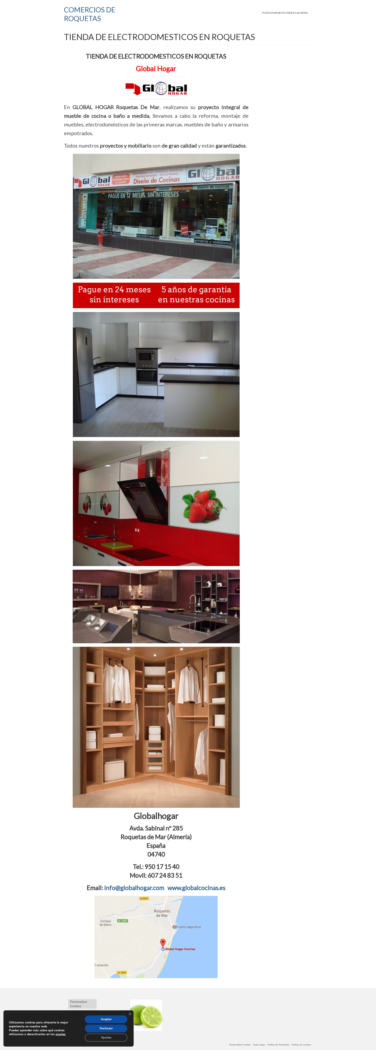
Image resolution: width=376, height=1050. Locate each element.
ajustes (60, 1034)
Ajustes (106, 1037)
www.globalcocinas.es (196, 887)
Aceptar (106, 1019)
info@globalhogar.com (133, 887)
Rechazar (106, 1028)
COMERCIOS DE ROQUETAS (89, 14)
